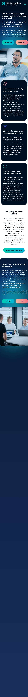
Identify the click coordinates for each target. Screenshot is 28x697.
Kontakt (8, 301)
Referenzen (8, 42)
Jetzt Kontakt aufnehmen (14, 250)
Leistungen (21, 42)
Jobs (21, 301)
